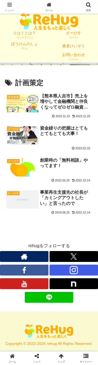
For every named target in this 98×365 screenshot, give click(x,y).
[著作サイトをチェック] (24, 256)
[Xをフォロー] (74, 256)
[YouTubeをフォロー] (24, 283)
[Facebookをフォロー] (24, 270)
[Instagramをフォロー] (74, 270)
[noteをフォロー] (74, 283)
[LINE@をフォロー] (49, 297)
